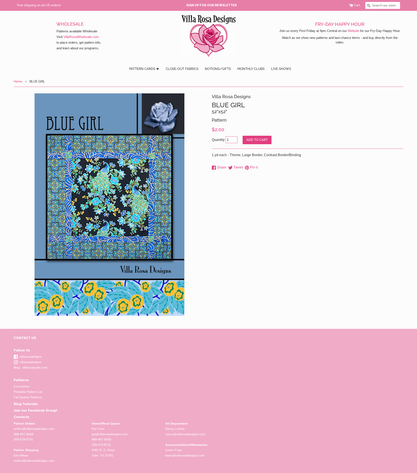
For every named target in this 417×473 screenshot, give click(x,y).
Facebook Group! (42, 410)
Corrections (22, 386)
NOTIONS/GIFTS (218, 69)
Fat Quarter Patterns (28, 397)
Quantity (218, 140)
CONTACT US (25, 338)
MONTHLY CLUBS (251, 69)
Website (353, 31)
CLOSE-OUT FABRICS (182, 69)
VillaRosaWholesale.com (81, 37)
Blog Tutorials (26, 404)
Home (18, 81)
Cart (357, 5)
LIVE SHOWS (281, 69)
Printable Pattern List (28, 392)
